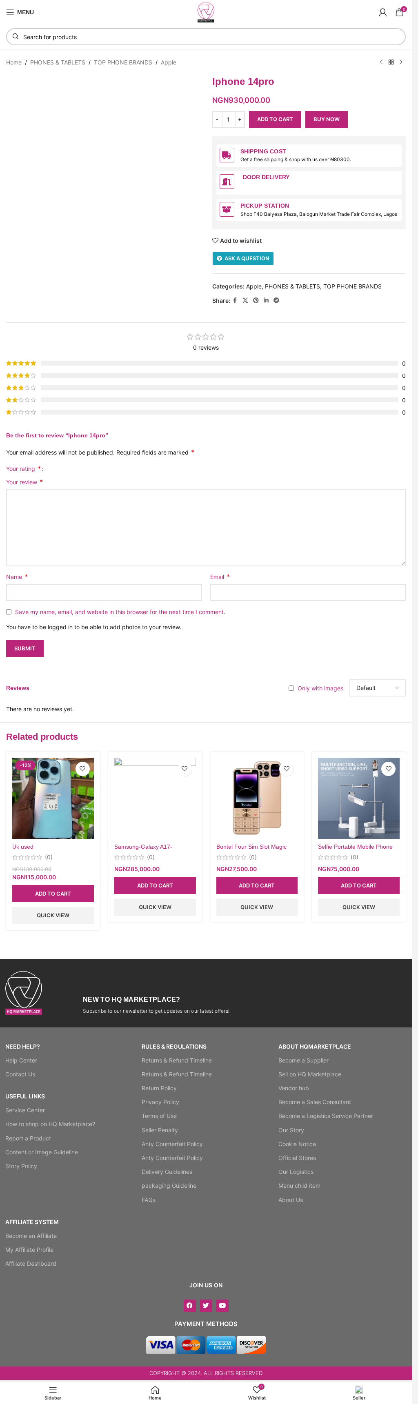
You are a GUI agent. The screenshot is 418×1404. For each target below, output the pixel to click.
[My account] (383, 12)
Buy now (327, 119)
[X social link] (245, 300)
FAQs (149, 1199)
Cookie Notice (297, 1143)
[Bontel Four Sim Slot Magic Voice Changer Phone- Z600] (257, 798)
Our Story (291, 1130)
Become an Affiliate (31, 1235)
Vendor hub (293, 1088)
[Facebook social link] (235, 300)
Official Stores (297, 1157)
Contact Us (20, 1074)
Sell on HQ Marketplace (309, 1074)
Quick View (53, 915)
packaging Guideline (169, 1185)
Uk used (22, 846)
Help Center (21, 1060)
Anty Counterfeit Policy (172, 1143)
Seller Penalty (160, 1130)
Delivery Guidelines (167, 1171)
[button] (53, 893)
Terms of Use (159, 1115)
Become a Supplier (303, 1060)
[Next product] (401, 62)
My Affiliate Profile (29, 1249)
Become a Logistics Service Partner (325, 1115)
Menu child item (299, 1185)
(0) (49, 857)
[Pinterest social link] (256, 300)
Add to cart (275, 119)
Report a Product (28, 1138)
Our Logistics (296, 1171)
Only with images (320, 688)
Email (220, 576)
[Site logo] (206, 11)
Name (17, 576)
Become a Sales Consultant (314, 1101)
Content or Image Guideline (41, 1152)
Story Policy (21, 1165)
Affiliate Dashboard (30, 1263)
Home (14, 62)
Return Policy (159, 1088)
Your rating (23, 468)
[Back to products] (391, 62)
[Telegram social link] (276, 300)
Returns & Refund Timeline (177, 1060)
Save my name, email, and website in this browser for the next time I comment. (120, 611)
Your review (24, 482)
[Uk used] (53, 798)
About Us (290, 1199)
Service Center (25, 1110)
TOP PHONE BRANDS (123, 62)
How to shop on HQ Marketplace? (50, 1123)
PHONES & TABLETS (57, 62)
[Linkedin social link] (266, 300)
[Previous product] (381, 62)
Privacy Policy (160, 1101)
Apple (168, 62)
